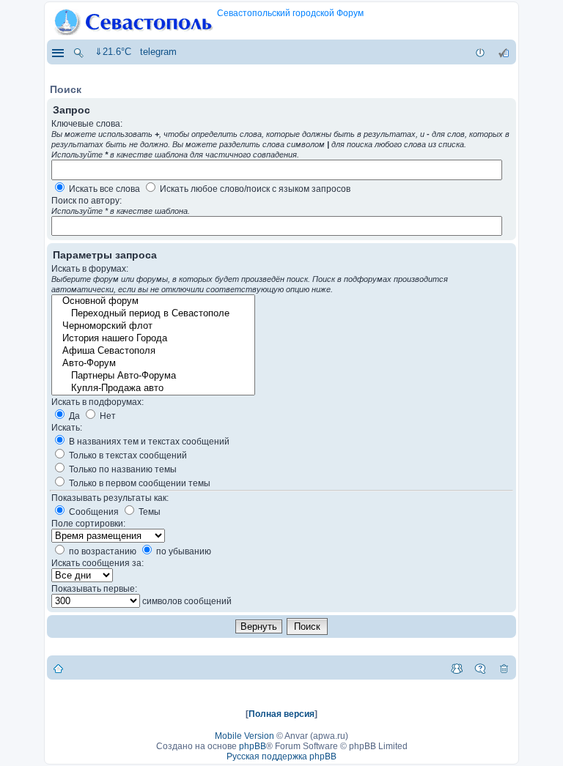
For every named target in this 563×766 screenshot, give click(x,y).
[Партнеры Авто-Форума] (152, 376)
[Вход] (480, 52)
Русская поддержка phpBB (281, 756)
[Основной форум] (152, 301)
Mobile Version (244, 736)
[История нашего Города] (152, 338)
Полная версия (281, 714)
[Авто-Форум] (152, 363)
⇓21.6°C (113, 51)
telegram (158, 51)
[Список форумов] (58, 667)
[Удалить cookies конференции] (503, 667)
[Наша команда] (456, 667)
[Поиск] (78, 52)
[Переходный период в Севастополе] (152, 314)
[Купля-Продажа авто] (152, 388)
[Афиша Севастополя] (152, 351)
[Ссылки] (57, 52)
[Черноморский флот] (152, 326)
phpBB (252, 746)
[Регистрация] (503, 52)
